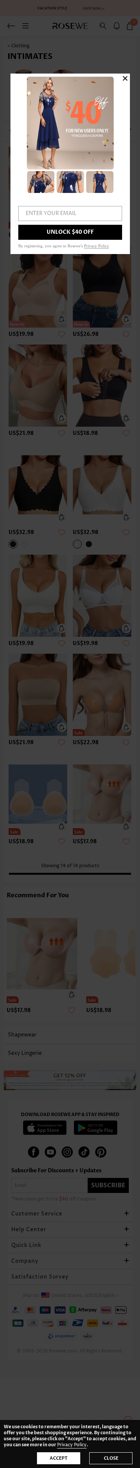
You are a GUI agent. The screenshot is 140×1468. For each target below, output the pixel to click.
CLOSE (111, 1458)
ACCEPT (59, 1458)
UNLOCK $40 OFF (70, 232)
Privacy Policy (72, 1445)
